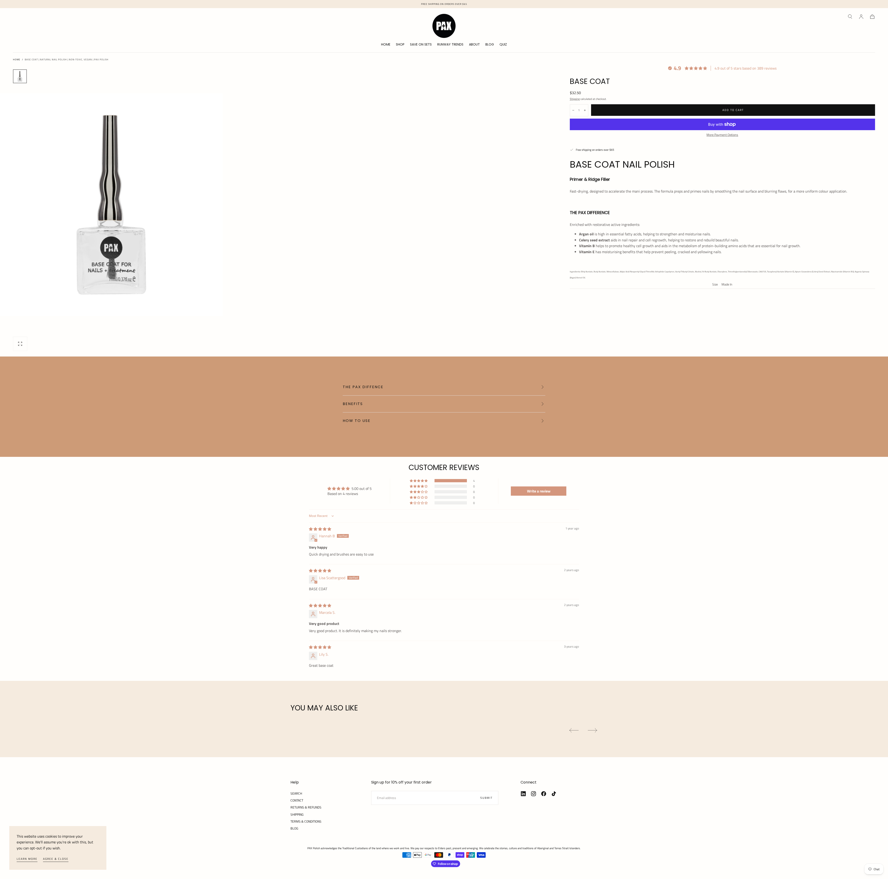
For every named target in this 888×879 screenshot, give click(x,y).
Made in (727, 285)
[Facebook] (544, 794)
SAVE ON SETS (421, 45)
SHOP (400, 45)
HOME (385, 45)
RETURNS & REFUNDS (305, 807)
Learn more (27, 859)
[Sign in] (861, 16)
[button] (850, 16)
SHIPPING (297, 814)
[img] (320, 529)
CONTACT (296, 800)
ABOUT (474, 45)
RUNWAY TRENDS (450, 45)
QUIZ (503, 45)
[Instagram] (533, 794)
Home (16, 59)
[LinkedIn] (523, 794)
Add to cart (733, 110)
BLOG (489, 45)
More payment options (722, 134)
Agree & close (55, 859)
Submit (486, 798)
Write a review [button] (538, 491)
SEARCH (296, 793)
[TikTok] (554, 794)
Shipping (575, 99)
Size (715, 285)
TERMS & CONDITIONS (305, 821)
